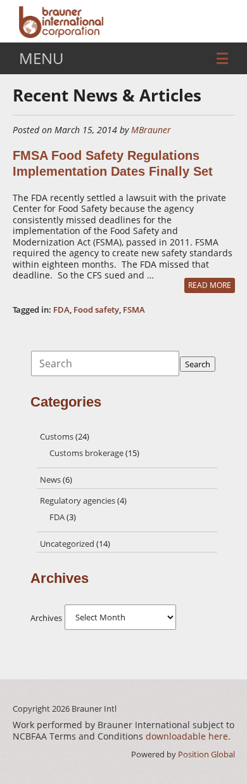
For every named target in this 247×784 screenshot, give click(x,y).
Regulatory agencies (77, 500)
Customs (56, 436)
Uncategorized (67, 543)
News (50, 479)
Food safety (96, 309)
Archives (46, 618)
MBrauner (151, 130)
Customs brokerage (86, 453)
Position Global (206, 754)
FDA (61, 309)
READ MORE (209, 285)
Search (197, 364)
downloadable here (187, 736)
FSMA (134, 309)
